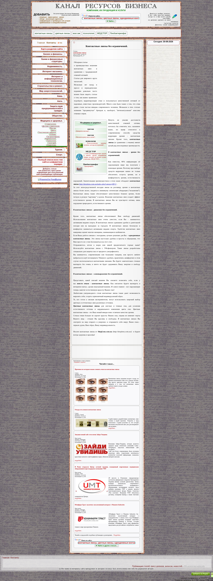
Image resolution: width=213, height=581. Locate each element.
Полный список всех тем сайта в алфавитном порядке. (50, 162)
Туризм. (59, 150)
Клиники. (53, 134)
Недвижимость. (55, 66)
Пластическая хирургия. (47, 132)
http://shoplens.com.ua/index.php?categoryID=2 (97, 184)
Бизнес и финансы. (53, 54)
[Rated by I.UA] (184, 575)
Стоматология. (50, 124)
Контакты (14, 558)
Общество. (57, 116)
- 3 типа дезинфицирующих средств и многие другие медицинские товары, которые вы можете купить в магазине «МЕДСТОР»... (95, 155)
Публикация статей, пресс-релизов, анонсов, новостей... (158, 566)
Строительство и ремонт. (50, 86)
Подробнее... (117, 535)
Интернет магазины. (53, 71)
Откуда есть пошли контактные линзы (88, 410)
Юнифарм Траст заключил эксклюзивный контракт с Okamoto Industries (100, 505)
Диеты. (53, 130)
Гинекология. (51, 141)
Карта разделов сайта (52, 49)
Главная (5, 558)
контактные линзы (79, 53)
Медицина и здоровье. (80, 362)
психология (88, 33)
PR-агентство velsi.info (194, 566)
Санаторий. (52, 143)
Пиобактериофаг (118, 33)
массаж (76, 33)
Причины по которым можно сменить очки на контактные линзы (97, 369)
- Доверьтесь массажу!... (84, 130)
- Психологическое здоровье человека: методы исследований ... (95, 143)
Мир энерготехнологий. (51, 91)
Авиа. (60, 96)
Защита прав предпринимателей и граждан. (52, 108)
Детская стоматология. (51, 126)
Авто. (60, 101)
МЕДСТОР (102, 33)
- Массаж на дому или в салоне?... (85, 136)
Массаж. (53, 128)
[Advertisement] (118, 80)
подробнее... (112, 388)
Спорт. (59, 155)
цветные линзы (62, 33)
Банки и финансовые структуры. (52, 60)
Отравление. (51, 145)
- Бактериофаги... (90, 165)
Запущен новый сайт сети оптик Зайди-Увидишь (91, 434)
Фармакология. (50, 139)
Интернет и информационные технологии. (53, 78)
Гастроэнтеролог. (53, 137)
